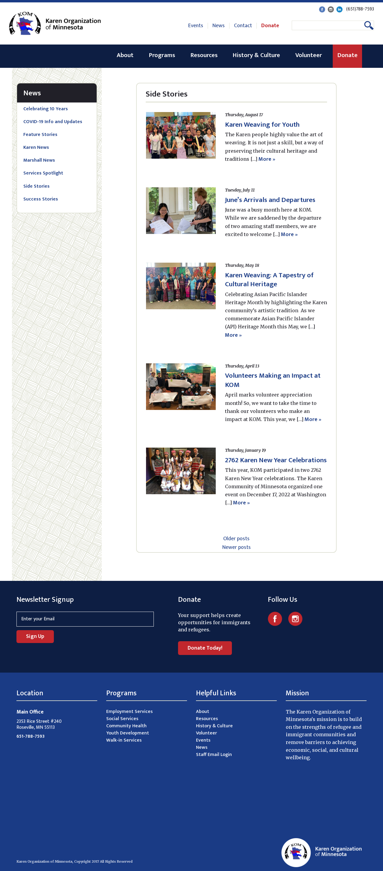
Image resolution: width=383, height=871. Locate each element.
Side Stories (36, 186)
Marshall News (39, 160)
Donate (270, 26)
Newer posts (236, 547)
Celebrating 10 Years (45, 109)
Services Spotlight (43, 173)
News (218, 26)
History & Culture (256, 55)
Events (195, 26)
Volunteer (308, 55)
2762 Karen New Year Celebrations (276, 460)
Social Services (122, 719)
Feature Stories (40, 135)
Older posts (236, 538)
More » (267, 159)
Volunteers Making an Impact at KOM (272, 380)
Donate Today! (205, 648)
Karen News (36, 147)
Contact (243, 26)
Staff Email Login (214, 755)
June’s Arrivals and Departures (270, 200)
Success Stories (40, 199)
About (125, 55)
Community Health (126, 726)
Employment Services (129, 712)
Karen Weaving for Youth (262, 124)
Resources (204, 55)
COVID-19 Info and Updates (52, 122)
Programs (162, 55)
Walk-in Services (124, 740)
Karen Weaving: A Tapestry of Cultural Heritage (269, 280)
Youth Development (127, 733)
